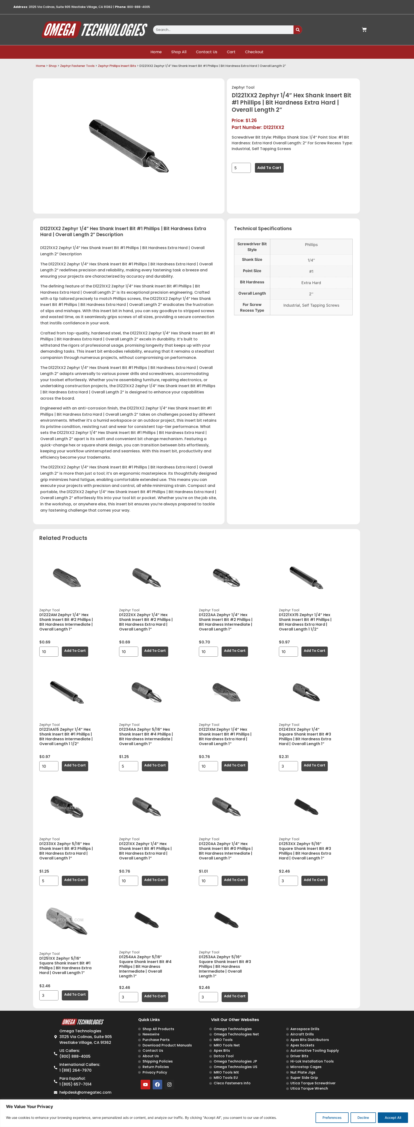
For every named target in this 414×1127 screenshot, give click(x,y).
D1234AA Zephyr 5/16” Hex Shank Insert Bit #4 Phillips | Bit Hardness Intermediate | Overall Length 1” (146, 737)
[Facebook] (157, 1084)
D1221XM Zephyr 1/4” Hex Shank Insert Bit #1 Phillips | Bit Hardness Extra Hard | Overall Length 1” (225, 737)
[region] (207, 1113)
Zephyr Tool (243, 87)
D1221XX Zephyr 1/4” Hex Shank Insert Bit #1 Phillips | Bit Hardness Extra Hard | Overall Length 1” (145, 851)
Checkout (254, 52)
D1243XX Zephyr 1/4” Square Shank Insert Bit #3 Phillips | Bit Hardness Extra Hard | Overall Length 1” (305, 737)
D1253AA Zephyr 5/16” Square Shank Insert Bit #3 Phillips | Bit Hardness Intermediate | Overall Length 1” (225, 966)
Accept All (393, 1117)
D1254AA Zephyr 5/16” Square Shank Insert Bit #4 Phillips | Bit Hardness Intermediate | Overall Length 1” (145, 966)
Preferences (332, 1117)
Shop (53, 66)
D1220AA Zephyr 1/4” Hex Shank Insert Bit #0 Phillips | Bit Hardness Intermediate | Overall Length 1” (226, 851)
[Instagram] (169, 1084)
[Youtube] (145, 1084)
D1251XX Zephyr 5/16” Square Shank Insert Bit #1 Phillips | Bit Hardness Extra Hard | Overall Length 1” (65, 965)
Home (156, 52)
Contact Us (206, 52)
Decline (363, 1117)
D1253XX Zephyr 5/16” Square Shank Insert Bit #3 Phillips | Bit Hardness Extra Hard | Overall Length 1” (305, 851)
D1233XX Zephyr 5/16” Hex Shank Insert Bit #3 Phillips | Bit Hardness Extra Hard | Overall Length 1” (66, 851)
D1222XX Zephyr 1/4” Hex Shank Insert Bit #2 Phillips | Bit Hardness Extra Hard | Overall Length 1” (146, 622)
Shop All (178, 52)
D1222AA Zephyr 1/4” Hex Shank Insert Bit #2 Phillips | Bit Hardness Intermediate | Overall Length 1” (226, 622)
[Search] (297, 29)
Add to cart (269, 167)
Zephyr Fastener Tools (77, 66)
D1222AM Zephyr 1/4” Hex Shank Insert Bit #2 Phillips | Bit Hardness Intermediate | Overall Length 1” (66, 622)
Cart (231, 52)
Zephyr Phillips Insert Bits (117, 66)
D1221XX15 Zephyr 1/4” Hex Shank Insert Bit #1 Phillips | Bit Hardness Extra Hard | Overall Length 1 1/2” (305, 622)
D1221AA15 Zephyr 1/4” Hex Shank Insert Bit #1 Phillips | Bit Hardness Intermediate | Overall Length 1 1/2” (66, 737)
